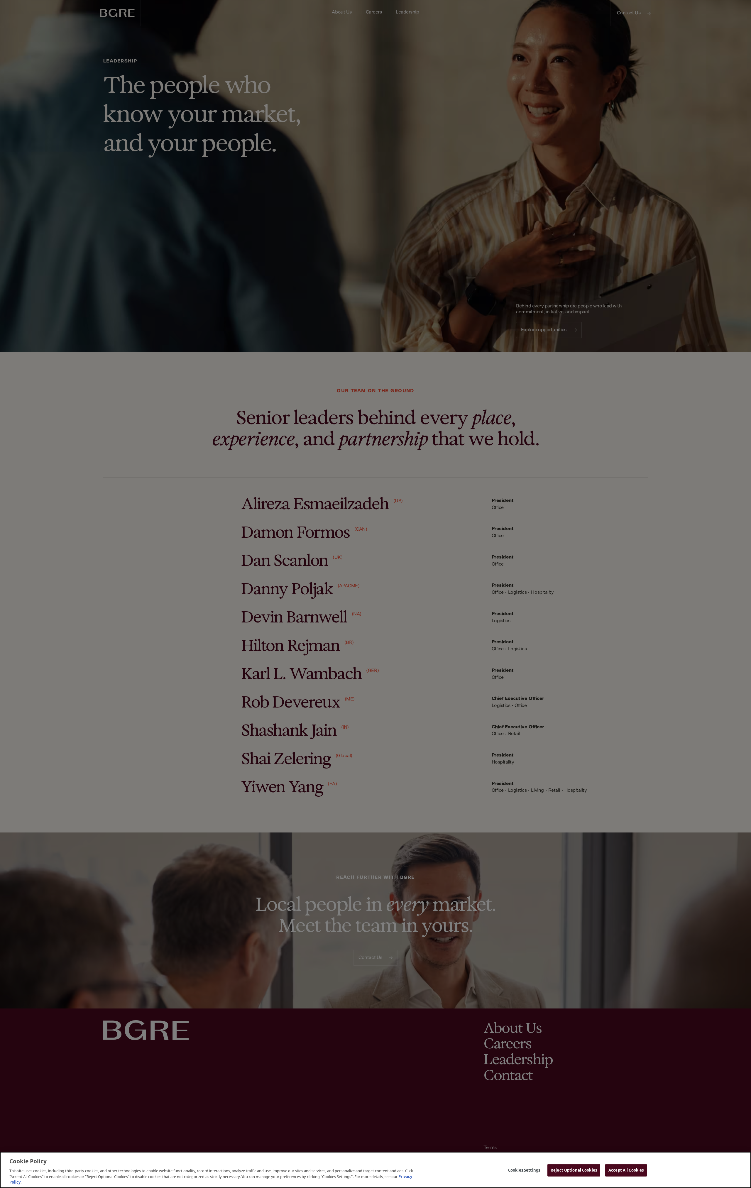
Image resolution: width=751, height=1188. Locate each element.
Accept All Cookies (626, 1170)
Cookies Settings (524, 1170)
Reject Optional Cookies (574, 1170)
